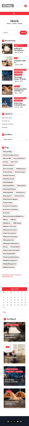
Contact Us (5, 121)
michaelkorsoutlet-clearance (11, 275)
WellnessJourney (9, 267)
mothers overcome (10, 226)
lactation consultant (10, 206)
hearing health (8, 192)
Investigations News (19, 45)
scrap (6, 247)
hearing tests (20, 196)
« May (4, 312)
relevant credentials (10, 236)
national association (10, 230)
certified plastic (20, 158)
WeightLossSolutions (10, 260)
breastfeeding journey (11, 155)
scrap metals (16, 247)
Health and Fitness (20, 69)
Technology (18, 74)
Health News (18, 72)
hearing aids (22, 185)
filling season (21, 168)
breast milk (7, 158)
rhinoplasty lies (9, 240)
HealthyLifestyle (9, 179)
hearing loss (21, 192)
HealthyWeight (8, 182)
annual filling (8, 151)
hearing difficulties (10, 189)
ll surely (6, 213)
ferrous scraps (8, 168)
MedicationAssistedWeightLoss (14, 216)
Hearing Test (8, 196)
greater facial (20, 172)
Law (16, 58)
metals (14, 219)
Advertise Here (7, 118)
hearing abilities (9, 185)
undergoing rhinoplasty (11, 257)
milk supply (17, 223)
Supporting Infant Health (11, 250)
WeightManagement (10, 264)
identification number (11, 199)
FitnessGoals (8, 172)
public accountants (10, 233)
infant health (8, 202)
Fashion (17, 86)
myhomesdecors (7, 276)
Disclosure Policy (7, 124)
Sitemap (4, 127)
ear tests (15, 162)
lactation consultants (11, 209)
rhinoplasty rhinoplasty (11, 243)
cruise (6, 162)
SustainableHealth (9, 253)
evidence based (9, 165)
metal (6, 219)
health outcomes (9, 175)
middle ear (7, 223)
